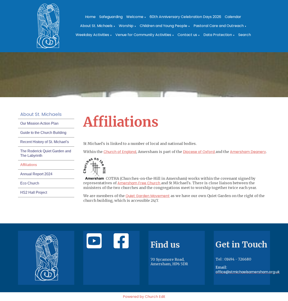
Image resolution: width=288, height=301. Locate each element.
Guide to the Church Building (43, 133)
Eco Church (29, 183)
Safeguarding (111, 16)
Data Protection (217, 34)
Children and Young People (163, 25)
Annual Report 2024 (36, 174)
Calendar (233, 16)
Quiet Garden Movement (148, 195)
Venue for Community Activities (143, 34)
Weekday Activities (92, 34)
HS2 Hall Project (33, 192)
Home (90, 16)
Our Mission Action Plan (39, 123)
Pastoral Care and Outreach (219, 25)
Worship (126, 25)
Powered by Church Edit (144, 296)
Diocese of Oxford (199, 151)
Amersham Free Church (138, 183)
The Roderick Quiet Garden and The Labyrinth (45, 153)
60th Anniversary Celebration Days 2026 (185, 16)
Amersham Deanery (248, 151)
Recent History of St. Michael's (44, 142)
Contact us (187, 34)
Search (244, 34)
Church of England (120, 151)
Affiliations (28, 165)
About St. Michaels (96, 25)
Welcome (134, 16)
